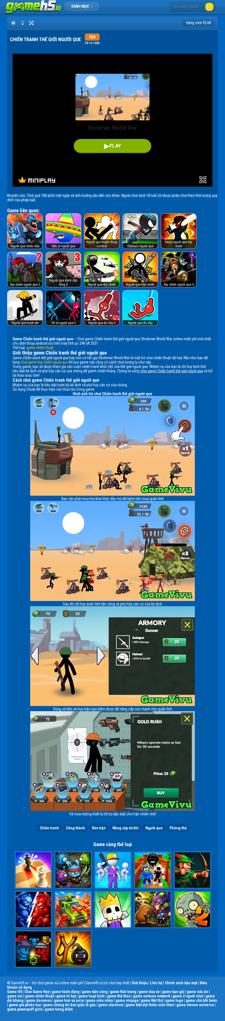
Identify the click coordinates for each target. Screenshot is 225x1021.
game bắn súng (95, 991)
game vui (14, 996)
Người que (154, 828)
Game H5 (14, 991)
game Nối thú (152, 1000)
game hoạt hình (91, 996)
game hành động (66, 991)
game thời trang (123, 991)
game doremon (39, 1000)
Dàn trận (99, 828)
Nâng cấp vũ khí (126, 828)
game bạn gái (173, 991)
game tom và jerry (69, 1000)
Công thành (75, 828)
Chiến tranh (49, 828)
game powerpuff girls (25, 1009)
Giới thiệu (140, 983)
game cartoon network (151, 996)
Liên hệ (156, 983)
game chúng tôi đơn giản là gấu (69, 1005)
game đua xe (149, 991)
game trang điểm (59, 1009)
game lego (174, 1000)
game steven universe (195, 1005)
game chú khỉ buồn (201, 1000)
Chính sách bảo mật (181, 983)
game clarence (110, 1005)
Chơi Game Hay (36, 991)
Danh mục (80, 6)
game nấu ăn (197, 991)
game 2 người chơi (188, 996)
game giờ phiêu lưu (25, 1005)
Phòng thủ (178, 828)
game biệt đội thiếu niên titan (150, 1005)
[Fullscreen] (31, 23)
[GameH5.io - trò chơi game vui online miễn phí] (33, 12)
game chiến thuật (40, 347)
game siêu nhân (99, 1000)
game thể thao (119, 996)
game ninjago (127, 1000)
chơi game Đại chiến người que (44, 362)
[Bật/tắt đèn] (22, 23)
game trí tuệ (66, 996)
